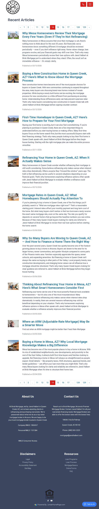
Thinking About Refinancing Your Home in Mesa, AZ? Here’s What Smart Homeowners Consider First (56, 286)
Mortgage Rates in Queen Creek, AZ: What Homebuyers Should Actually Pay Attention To (52, 196)
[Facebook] (48, 501)
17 (68, 27)
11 (37, 27)
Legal (28, 459)
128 (78, 27)
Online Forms (71, 468)
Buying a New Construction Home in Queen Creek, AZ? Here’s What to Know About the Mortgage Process (54, 77)
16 (63, 27)
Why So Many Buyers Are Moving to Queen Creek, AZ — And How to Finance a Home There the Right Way (56, 239)
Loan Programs (71, 459)
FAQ (71, 471)
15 (58, 27)
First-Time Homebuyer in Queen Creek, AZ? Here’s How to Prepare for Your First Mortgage (54, 119)
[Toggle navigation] (90, 4)
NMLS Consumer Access (27, 441)
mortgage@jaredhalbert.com (71, 435)
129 (84, 27)
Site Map (28, 468)
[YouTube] (52, 501)
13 (47, 27)
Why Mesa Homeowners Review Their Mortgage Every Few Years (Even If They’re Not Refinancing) (54, 35)
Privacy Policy (27, 462)
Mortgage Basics (71, 465)
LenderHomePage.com (56, 505)
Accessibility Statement (28, 465)
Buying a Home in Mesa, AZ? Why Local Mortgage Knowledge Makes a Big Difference (54, 343)
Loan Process (71, 462)
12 (42, 27)
